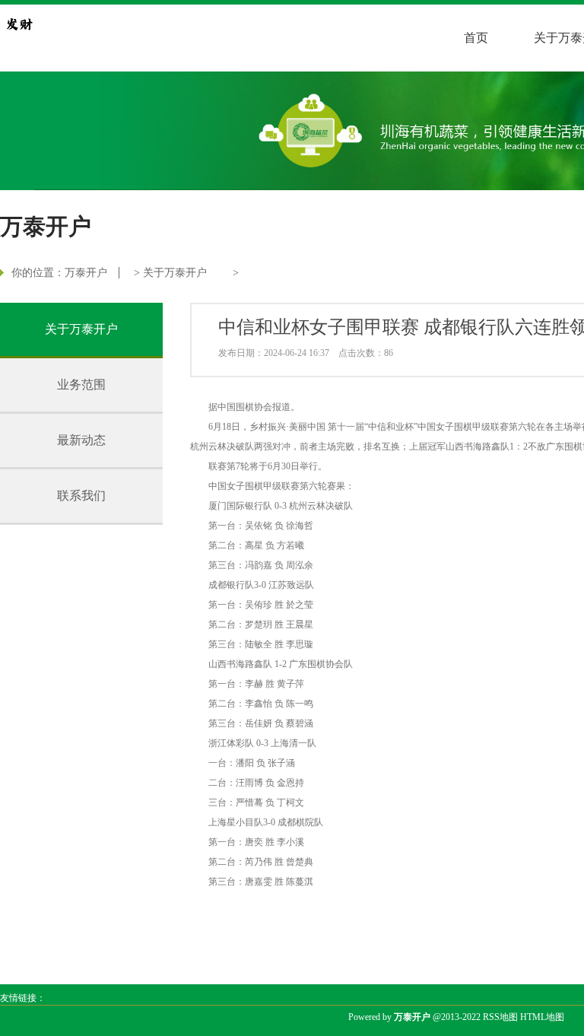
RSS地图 (500, 1017)
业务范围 (81, 384)
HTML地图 (542, 1017)
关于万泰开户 (175, 272)
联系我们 (81, 495)
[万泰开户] (19, 24)
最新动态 (81, 440)
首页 (476, 37)
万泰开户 (86, 272)
